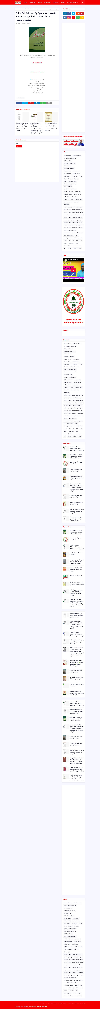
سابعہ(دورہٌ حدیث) (67, 245)
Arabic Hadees (77, 194)
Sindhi (76, 235)
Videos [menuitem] (40, 2)
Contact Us (54, 1003)
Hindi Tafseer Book (68, 202)
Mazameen (66, 204)
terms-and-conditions (73, 1003)
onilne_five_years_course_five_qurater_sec (73, 209)
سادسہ (74, 245)
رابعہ (77, 243)
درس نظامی (71, 243)
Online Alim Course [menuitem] (72, 2)
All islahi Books (23, 9)
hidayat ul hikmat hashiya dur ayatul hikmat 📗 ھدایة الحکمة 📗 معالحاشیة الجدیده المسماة (76, 663)
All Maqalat (74, 176)
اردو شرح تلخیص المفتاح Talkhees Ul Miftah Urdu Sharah (76, 569)
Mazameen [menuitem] (56, 2)
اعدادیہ (65, 240)
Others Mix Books (68, 232)
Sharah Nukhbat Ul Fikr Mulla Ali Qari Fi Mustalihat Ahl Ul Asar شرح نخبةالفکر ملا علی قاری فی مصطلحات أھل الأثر (76, 487)
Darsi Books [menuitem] (47, 2)
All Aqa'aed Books (68, 160)
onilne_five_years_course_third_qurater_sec (73, 227)
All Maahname (67, 176)
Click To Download (37, 62)
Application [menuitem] (33, 2)
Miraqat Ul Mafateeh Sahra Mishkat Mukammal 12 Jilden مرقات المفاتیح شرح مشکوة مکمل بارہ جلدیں (76, 760)
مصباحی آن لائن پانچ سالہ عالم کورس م (76, 463)
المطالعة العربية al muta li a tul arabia (76, 553)
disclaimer (82, 1003)
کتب (65, 248)
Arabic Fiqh (77, 191)
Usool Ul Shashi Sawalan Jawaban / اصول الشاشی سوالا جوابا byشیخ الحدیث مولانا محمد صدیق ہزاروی (77, 777)
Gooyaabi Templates (42, 1006)
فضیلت (79, 245)
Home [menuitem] (25, 2)
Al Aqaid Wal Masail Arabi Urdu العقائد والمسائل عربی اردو (76, 478)
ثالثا (77, 240)
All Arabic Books (67, 166)
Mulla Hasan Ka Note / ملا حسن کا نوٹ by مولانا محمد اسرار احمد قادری (76, 615)
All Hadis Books (67, 173)
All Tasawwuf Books (68, 191)
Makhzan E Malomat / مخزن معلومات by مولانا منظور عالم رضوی (77, 511)
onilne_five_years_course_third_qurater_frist (73, 225)
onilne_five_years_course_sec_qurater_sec (73, 222)
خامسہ (65, 243)
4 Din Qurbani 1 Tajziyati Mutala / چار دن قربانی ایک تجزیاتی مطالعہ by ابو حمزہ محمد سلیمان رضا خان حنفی (51, 127)
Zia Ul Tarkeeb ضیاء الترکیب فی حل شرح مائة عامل (76, 678)
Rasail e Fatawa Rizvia (68, 235)
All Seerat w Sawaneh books (70, 184)
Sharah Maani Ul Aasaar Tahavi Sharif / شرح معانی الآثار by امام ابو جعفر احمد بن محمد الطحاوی (22, 127)
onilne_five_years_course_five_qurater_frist (73, 207)
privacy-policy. (62, 1003)
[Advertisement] (73, 77)
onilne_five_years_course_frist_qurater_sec (73, 217)
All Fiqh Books (76, 171)
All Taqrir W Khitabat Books (70, 189)
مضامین (74, 248)
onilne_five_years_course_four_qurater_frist (73, 212)
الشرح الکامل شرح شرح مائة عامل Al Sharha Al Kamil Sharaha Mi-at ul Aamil (77, 561)
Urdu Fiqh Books (78, 238)
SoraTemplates (24, 1006)
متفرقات (69, 248)
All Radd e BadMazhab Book (70, 181)
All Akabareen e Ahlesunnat (70, 158)
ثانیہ (81, 240)
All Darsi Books (67, 171)
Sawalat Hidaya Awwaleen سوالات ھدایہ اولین (76, 496)
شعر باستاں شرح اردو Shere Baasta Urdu (77, 685)
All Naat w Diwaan (68, 178)
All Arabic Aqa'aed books (69, 163)
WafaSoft (19, 23)
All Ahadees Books (77, 155)
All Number (76, 178)
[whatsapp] (78, 17)
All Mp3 (80, 176)
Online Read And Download (37, 72)
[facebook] (69, 13)
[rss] (82, 17)
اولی (69, 240)
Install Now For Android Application (73, 321)
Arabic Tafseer (67, 196)
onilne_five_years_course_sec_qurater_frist (73, 220)
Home (17, 9)
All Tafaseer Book (68, 186)
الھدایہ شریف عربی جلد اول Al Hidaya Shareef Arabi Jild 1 (77, 584)
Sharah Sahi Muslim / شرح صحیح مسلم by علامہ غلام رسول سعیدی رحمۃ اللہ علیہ (77, 769)
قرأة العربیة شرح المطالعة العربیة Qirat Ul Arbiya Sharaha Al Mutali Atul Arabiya (76, 592)
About (47, 1003)
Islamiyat (76, 202)
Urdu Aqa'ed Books (68, 238)
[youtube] (73, 17)
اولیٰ (73, 240)
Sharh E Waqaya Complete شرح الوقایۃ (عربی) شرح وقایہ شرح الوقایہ (76, 518)
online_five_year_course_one (70, 230)
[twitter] (73, 13)
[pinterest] (82, 13)
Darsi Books (75, 196)
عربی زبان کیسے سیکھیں (76, 575)
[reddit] (78, 13)
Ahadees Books (67, 155)
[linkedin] (65, 13)
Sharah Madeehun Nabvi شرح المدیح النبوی (76, 470)
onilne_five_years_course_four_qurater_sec (73, 214)
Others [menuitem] (63, 2)
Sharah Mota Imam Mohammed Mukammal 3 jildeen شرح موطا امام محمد (77, 448)
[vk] (65, 17)
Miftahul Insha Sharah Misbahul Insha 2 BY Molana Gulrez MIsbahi (77, 693)
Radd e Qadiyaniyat (78, 232)
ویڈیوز (79, 248)
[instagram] (69, 17)
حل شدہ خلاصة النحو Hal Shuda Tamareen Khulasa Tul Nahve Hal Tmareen (76, 456)
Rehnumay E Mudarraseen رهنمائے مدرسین (76, 503)
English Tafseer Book (68, 199)
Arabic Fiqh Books (68, 194)
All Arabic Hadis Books (69, 168)
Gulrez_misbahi (78, 199)
